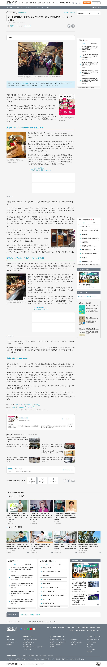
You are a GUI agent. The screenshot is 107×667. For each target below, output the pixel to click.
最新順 (26, 2)
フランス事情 (24, 83)
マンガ (48, 2)
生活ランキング (86, 226)
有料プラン (90, 644)
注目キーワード (82, 292)
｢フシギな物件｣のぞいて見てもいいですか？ (90, 253)
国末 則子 (12, 26)
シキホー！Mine (27, 649)
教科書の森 (73, 644)
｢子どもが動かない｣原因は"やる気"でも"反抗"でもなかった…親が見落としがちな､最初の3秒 (41, 546)
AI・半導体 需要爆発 (85, 285)
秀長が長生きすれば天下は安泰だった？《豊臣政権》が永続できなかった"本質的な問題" (88, 546)
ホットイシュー (86, 257)
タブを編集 (97, 7)
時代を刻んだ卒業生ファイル (89, 246)
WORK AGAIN (23, 418)
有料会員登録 (87, 2)
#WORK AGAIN (22, 12)
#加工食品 (21, 407)
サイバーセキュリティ (12, 642)
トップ (21, 2)
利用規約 (89, 651)
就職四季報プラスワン (87, 261)
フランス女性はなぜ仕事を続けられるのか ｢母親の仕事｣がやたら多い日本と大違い (17, 439)
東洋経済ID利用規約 (60, 659)
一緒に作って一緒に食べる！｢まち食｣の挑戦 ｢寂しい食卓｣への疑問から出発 (52, 452)
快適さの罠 (89, 317)
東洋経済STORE (27, 644)
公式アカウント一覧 (41, 655)
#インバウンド (82, 296)
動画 (44, 2)
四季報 (61, 2)
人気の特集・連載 (84, 219)
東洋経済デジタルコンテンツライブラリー (33, 647)
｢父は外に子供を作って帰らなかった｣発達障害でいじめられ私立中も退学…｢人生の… (90, 48)
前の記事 (66, 12)
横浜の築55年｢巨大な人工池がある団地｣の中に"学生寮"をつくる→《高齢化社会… (90, 72)
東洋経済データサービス (56, 644)
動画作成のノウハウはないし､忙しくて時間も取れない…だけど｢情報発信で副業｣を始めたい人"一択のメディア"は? (18, 546)
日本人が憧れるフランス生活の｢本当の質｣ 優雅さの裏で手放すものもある (17, 445)
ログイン (96, 2)
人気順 (39, 2)
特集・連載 (33, 2)
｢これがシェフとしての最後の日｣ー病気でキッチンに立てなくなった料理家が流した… (90, 56)
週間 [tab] (94, 222)
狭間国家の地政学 (90, 328)
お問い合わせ (80, 659)
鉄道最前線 (84, 234)
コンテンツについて (92, 642)
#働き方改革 (27, 404)
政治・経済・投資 (18, 7)
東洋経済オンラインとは (84, 13)
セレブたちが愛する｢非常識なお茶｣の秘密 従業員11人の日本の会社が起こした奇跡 (17, 459)
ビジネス (9, 7)
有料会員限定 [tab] (94, 43)
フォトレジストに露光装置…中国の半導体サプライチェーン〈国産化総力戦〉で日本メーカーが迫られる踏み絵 (79, 585)
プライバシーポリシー (27, 659)
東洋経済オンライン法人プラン (57, 639)
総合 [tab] (84, 43)
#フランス (18, 404)
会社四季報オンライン (28, 642)
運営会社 (25, 655)
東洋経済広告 (74, 639)
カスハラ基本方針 (71, 659)
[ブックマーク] (69, 26)
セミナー (54, 2)
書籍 (67, 2)
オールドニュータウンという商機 (90, 230)
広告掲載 (50, 655)
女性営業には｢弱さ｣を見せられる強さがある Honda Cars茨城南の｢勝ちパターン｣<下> (52, 459)
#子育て (36, 404)
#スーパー (30, 407)
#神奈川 (89, 296)
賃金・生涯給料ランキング (88, 249)
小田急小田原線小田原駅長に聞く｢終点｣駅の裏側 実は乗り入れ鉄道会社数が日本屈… (90, 80)
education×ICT (10, 639)
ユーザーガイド (91, 649)
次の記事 (71, 12)
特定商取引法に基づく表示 (47, 659)
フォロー (27, 26)
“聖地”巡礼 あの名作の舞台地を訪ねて (90, 238)
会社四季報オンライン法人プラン (58, 642)
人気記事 (81, 40)
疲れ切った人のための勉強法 (92, 306)
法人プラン (90, 647)
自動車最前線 (85, 242)
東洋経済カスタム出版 (76, 642)
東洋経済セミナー (54, 647)
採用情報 (31, 655)
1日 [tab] (83, 222)
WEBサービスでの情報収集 (13, 659)
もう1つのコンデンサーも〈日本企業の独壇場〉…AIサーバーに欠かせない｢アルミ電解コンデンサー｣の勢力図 (79, 598)
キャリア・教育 (29, 7)
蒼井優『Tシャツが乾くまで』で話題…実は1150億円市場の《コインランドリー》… (90, 64)
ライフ (36, 7)
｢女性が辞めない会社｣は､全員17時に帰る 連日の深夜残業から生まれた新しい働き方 (52, 446)
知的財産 (36, 659)
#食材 (13, 407)
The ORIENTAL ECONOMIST (30, 639)
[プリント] (73, 26)
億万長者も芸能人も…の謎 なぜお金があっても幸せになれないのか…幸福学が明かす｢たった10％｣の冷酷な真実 (65, 546)
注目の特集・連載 (83, 269)
